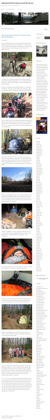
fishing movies (39, 337)
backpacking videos (40, 308)
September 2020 (39, 172)
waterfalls (38, 400)
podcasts (20, 383)
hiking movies (39, 349)
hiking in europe (39, 348)
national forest (15, 383)
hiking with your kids (40, 365)
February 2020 (39, 184)
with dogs (38, 405)
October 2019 (38, 190)
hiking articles (39, 345)
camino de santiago (40, 319)
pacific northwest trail (40, 384)
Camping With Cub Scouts (13, 387)
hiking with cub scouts (40, 357)
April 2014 (38, 266)
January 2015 (38, 251)
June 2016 (38, 228)
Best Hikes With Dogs (25, 386)
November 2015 (39, 237)
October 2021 (38, 152)
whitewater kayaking (40, 401)
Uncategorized (39, 394)
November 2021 (39, 150)
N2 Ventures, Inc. (12, 416)
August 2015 (38, 240)
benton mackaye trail (17, 379)
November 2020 (39, 169)
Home (3, 9)
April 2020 (38, 180)
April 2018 (38, 210)
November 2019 (39, 188)
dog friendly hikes (39, 332)
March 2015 (38, 248)
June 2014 (38, 262)
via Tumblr (38, 395)
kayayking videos (39, 373)
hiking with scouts (39, 362)
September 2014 (39, 258)
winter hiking (27, 383)
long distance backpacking (41, 375)
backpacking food (39, 294)
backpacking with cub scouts (41, 310)
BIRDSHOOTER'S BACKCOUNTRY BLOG (17, 3)
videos (23, 383)
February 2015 (39, 250)
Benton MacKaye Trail (17, 386)
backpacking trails (39, 307)
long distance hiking (40, 376)
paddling (38, 386)
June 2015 (38, 243)
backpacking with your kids (41, 316)
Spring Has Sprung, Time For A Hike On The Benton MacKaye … (16, 36)
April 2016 (38, 231)
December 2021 (39, 149)
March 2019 (38, 201)
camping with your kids (40, 329)
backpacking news (39, 300)
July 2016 (38, 226)
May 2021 (38, 160)
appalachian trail (14, 378)
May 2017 (38, 218)
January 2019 (38, 204)
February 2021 (39, 165)
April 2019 (38, 199)
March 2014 (38, 267)
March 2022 (38, 144)
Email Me (19, 9)
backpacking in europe (40, 297)
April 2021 (38, 161)
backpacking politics (40, 304)
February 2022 (39, 146)
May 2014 (38, 264)
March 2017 (38, 221)
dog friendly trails (39, 334)
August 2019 (38, 193)
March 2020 (38, 182)
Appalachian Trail (9, 384)
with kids (38, 406)
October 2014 (38, 256)
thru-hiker (38, 390)
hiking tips (38, 354)
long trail (38, 378)
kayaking (38, 370)
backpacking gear (39, 296)
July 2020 (38, 176)
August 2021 (38, 155)
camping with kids (5, 381)
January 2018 (38, 213)
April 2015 (38, 247)
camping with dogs (21, 387)
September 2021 (39, 154)
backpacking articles (40, 291)
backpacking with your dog (41, 315)
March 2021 (38, 163)
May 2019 (38, 198)
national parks (39, 382)
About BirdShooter (11, 9)
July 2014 (38, 261)
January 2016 (38, 236)
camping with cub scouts (27, 379)
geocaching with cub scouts (41, 338)
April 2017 (38, 220)
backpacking (20, 378)
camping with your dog (40, 327)
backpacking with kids (8, 379)
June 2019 (38, 196)
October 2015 (38, 239)
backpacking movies (40, 299)
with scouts (38, 408)
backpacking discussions (41, 293)
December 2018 (39, 206)
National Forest (5, 390)
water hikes (38, 398)
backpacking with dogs (40, 312)
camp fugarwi (38, 321)
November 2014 (39, 254)
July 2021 (38, 157)
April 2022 (38, 143)
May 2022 (38, 141)
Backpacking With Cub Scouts (18, 384)
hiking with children (40, 356)
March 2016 (38, 232)
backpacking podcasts (40, 302)
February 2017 (39, 223)
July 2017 (38, 217)
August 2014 (38, 259)
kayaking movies (39, 371)
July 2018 (38, 207)
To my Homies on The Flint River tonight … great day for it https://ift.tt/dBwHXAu (42, 75)
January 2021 (38, 166)
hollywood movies (39, 367)
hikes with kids (13, 389)
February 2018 (39, 212)
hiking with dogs (19, 389)
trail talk (37, 392)
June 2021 (38, 158)
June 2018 (38, 209)
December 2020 (39, 168)
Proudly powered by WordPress (7, 417)
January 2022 (38, 147)
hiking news (38, 351)
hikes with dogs (7, 389)
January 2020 (38, 185)
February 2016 (39, 234)
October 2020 (38, 171)
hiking (25, 381)
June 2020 (38, 177)
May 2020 (38, 179)
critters (37, 330)
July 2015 (38, 242)
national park (38, 381)
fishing (37, 335)
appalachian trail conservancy (42, 288)
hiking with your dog (40, 364)
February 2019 (39, 202)
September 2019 (39, 191)
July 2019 (38, 195)
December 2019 (39, 187)
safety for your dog (40, 389)
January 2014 (38, 270)
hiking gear (38, 346)
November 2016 (39, 225)
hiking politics (39, 353)
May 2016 (38, 229)
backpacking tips (39, 305)
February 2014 (39, 269)
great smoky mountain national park (16, 381)
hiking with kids (9, 383)
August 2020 (38, 174)
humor (37, 368)
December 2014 (39, 253)
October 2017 (38, 215)
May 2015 (38, 245)
